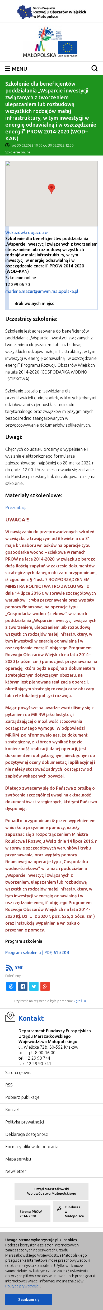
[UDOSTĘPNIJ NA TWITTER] (34, 986)
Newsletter (15, 1171)
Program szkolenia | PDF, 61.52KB (37, 952)
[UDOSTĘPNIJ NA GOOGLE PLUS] (45, 986)
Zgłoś (78, 1001)
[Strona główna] (51, 12)
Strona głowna (18, 1072)
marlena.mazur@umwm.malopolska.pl (41, 291)
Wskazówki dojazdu (24, 232)
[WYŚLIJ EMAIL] (11, 986)
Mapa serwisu (18, 1159)
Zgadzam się (28, 1299)
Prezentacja (16, 507)
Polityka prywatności (24, 1122)
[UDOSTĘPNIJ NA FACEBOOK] (22, 986)
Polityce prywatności (22, 1286)
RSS (9, 1085)
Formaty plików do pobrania (31, 1146)
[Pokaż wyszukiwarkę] (94, 68)
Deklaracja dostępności (26, 1134)
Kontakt (31, 1018)
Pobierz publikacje (22, 1097)
